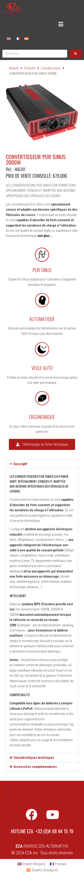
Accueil (13, 68)
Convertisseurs (50, 68)
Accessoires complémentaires (35, 767)
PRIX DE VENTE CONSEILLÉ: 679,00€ (36, 175)
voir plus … (44, 236)
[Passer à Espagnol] (26, 38)
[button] (42, 464)
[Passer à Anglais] (8, 38)
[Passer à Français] (17, 38)
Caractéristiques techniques (34, 757)
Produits (29, 68)
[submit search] (76, 53)
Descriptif (20, 464)
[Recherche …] (34, 54)
